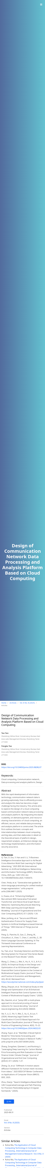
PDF (9, 1102)
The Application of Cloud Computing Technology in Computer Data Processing (23, 1148)
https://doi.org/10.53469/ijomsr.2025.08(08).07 (21, 767)
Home (3, 703)
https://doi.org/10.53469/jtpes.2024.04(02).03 (20, 1028)
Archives (13, 703)
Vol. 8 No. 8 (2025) (27, 703)
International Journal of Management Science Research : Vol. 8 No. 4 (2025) (24, 1154)
